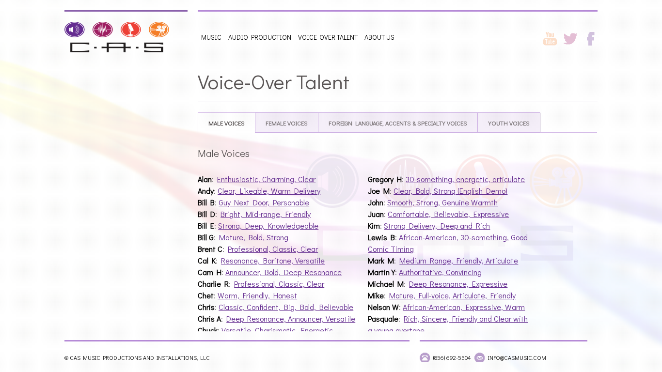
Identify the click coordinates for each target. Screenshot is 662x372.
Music (211, 37)
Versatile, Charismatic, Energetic (277, 330)
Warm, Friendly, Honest (257, 295)
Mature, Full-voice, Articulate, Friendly (452, 295)
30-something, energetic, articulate (465, 179)
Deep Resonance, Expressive (458, 284)
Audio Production (259, 37)
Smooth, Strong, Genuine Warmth (442, 202)
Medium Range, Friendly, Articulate (458, 260)
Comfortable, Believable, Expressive (448, 214)
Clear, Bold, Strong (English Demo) (450, 191)
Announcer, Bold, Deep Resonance (283, 272)
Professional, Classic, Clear (273, 249)
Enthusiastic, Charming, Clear (266, 179)
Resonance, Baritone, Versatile (273, 260)
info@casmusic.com (517, 357)
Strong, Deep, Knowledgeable (268, 225)
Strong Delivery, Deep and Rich (437, 225)
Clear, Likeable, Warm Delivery (269, 191)
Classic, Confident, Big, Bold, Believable (286, 307)
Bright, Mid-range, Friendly (266, 214)
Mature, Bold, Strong (253, 237)
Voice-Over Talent (328, 37)
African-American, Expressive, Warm (464, 307)
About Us (379, 37)
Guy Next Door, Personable (264, 202)
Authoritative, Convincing (440, 272)
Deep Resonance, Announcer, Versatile (290, 318)
